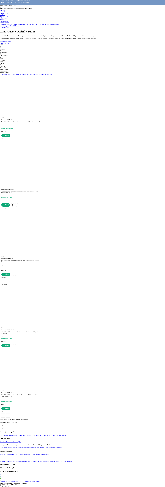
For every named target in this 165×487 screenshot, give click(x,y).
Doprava (10, 454)
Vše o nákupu (4, 454)
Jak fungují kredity (44, 454)
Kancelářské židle (24, 435)
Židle (17, 26)
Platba (25, 454)
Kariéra (28, 461)
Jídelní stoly (3, 435)
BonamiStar (69, 461)
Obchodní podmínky (5, 481)
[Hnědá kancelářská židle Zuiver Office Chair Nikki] (8, 212)
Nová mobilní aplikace (60, 461)
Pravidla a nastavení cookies (32, 481)
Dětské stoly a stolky (50, 435)
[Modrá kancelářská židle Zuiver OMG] (8, 142)
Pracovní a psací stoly (39, 435)
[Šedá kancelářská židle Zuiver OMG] (3, 142)
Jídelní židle (9, 435)
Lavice (31, 435)
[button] (16, 135)
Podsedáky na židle (61, 435)
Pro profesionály (34, 461)
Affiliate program (49, 461)
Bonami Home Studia (33, 454)
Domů (1, 26)
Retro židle (3, 442)
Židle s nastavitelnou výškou (13, 442)
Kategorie (6, 26)
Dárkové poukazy (21, 461)
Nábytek (11, 26)
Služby (2, 461)
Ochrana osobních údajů (17, 481)
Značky (14, 461)
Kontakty (6, 461)
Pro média (41, 461)
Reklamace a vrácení (18, 454)
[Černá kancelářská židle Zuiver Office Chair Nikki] (3, 212)
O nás (10, 461)
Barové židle (16, 435)
